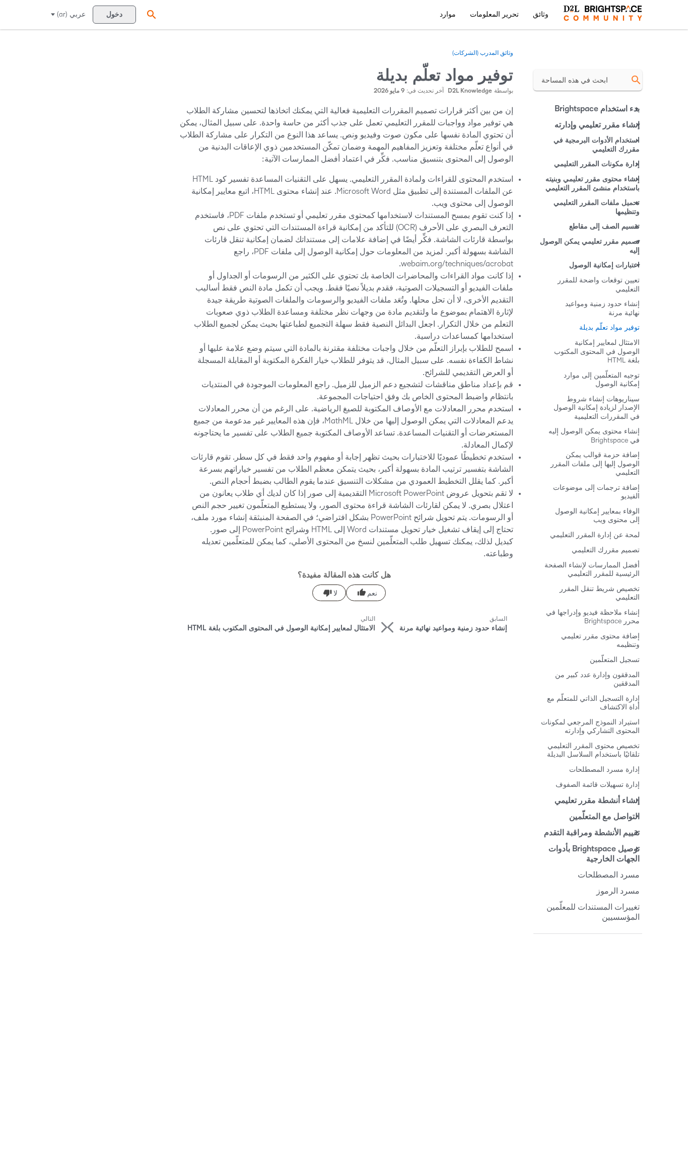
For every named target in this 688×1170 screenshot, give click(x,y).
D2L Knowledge (470, 91)
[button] (150, 14)
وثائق (540, 14)
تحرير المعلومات (494, 14)
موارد (448, 14)
